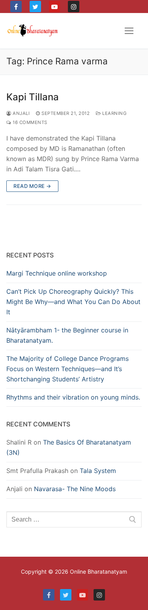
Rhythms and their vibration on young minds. (73, 397)
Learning (114, 113)
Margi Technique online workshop (56, 273)
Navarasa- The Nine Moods (75, 489)
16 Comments (29, 122)
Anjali (20, 113)
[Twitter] (35, 6)
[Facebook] (16, 6)
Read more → (32, 186)
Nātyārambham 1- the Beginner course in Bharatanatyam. (67, 335)
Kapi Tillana (32, 97)
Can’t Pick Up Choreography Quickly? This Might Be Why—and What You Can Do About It (73, 301)
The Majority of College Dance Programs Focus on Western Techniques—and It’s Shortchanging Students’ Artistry (67, 369)
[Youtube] (54, 6)
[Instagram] (73, 6)
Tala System (98, 471)
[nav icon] (129, 31)
